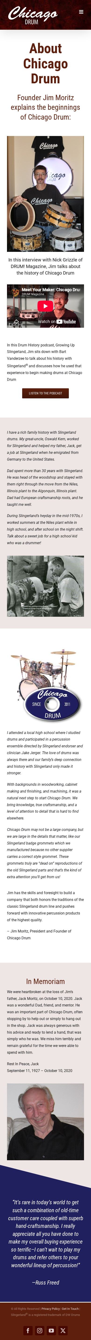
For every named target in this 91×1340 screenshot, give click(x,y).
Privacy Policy (51, 1309)
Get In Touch (70, 1309)
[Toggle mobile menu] (81, 11)
